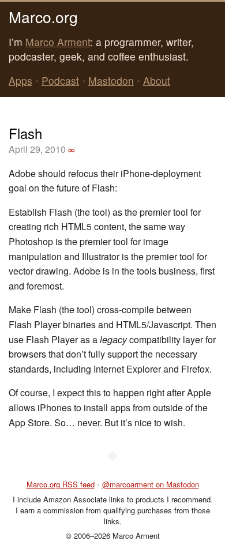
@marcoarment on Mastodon (150, 484)
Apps (20, 80)
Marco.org (43, 16)
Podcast (60, 80)
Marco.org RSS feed (61, 484)
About (156, 80)
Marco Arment (57, 42)
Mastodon (111, 80)
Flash (25, 133)
